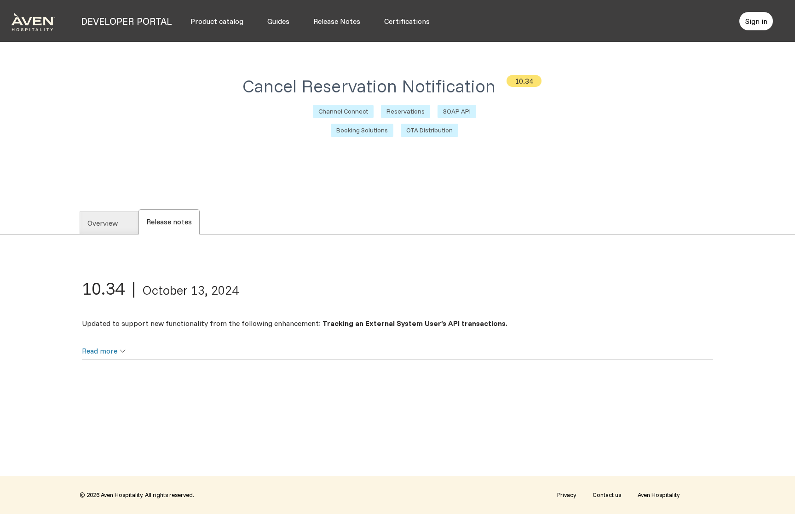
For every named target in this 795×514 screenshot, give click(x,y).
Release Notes (336, 21)
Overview (102, 223)
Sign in (756, 21)
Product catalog (216, 21)
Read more (99, 350)
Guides (278, 21)
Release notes (172, 221)
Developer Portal (126, 21)
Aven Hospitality (659, 494)
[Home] (33, 21)
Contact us (607, 494)
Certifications (407, 21)
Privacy (566, 494)
